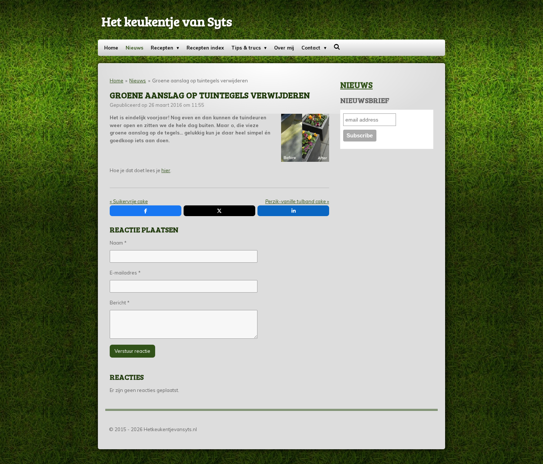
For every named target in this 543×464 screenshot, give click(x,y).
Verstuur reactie (132, 351)
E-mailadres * (125, 273)
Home (116, 80)
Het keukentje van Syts (167, 21)
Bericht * (120, 303)
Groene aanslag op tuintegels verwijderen (200, 80)
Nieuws (137, 80)
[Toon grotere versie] (305, 138)
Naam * (118, 243)
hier (165, 170)
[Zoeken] (337, 46)
